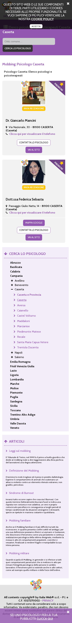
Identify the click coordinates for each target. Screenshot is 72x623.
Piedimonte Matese (29, 331)
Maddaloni (23, 321)
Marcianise (23, 326)
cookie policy (42, 19)
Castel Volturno (26, 315)
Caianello (22, 310)
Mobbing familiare (20, 520)
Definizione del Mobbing (24, 470)
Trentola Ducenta (27, 347)
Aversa (21, 305)
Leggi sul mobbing (20, 450)
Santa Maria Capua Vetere (32, 342)
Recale (21, 336)
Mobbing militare (19, 553)
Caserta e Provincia (29, 294)
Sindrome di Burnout (21, 493)
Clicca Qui (45, 618)
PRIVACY (47, 600)
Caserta (21, 300)
